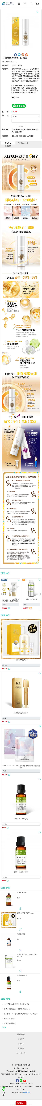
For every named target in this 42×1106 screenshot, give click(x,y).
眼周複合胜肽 (21, 934)
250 (19, 981)
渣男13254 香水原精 (21, 819)
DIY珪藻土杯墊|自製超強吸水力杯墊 (16, 1004)
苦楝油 (21, 892)
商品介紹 (8, 143)
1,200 (19, 960)
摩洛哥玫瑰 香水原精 (21, 872)
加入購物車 (21, 1103)
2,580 (19, 918)
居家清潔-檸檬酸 (9, 1023)
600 (19, 939)
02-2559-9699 (15, 1083)
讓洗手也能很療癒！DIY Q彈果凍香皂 (17, 1009)
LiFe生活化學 (21, 1053)
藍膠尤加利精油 (22, 975)
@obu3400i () (23, 1092)
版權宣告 (21, 1039)
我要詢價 (8, 146)
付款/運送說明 (23, 143)
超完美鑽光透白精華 (21, 713)
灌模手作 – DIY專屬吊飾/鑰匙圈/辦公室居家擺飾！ (21, 1014)
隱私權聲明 (21, 1034)
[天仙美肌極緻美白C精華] (21, 30)
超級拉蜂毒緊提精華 (21, 660)
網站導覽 (21, 1048)
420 (19, 898)
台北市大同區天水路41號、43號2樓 (23, 1071)
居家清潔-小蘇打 (9, 1018)
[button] (1, 594)
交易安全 (21, 1044)
